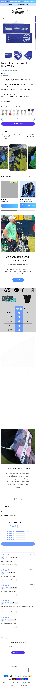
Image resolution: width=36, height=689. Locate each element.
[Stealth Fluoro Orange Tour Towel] (21, 113)
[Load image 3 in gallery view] (27, 55)
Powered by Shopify (21, 682)
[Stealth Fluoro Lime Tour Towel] (17, 113)
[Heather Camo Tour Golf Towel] (10, 110)
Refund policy (31, 682)
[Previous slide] (3, 158)
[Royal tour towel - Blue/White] (32, 110)
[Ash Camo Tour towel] (2, 110)
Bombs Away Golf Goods (11, 682)
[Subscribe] (27, 647)
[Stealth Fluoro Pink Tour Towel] (25, 113)
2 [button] (15, 632)
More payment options (18, 127)
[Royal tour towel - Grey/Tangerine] (2, 113)
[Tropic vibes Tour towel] (32, 113)
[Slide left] (2, 56)
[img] (5, 555)
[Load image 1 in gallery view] (8, 55)
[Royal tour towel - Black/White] (29, 110)
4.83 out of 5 (22, 526)
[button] (3, 11)
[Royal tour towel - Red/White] (10, 113)
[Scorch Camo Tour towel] (21, 110)
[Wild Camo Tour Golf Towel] (14, 110)
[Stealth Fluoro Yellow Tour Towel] (29, 113)
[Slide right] (34, 56)
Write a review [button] (18, 544)
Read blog (18, 279)
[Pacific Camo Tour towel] (17, 110)
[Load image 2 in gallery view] (18, 55)
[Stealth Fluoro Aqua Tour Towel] (14, 113)
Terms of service (23, 685)
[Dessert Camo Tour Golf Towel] (6, 110)
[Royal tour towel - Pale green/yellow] (6, 113)
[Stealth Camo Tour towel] (25, 110)
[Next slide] (33, 158)
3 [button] (18, 632)
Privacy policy (14, 685)
